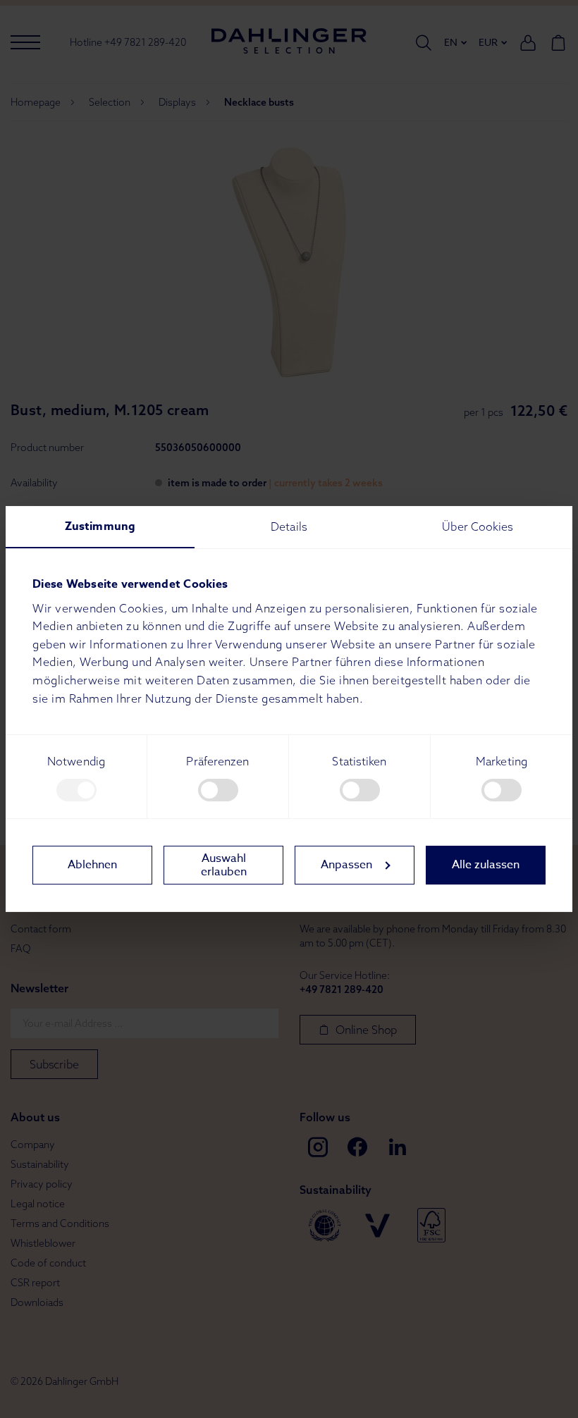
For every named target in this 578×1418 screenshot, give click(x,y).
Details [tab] (289, 526)
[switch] (218, 790)
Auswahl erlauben (224, 865)
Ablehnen (92, 864)
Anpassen (346, 864)
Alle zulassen (485, 864)
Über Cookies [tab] (477, 526)
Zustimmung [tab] (100, 526)
